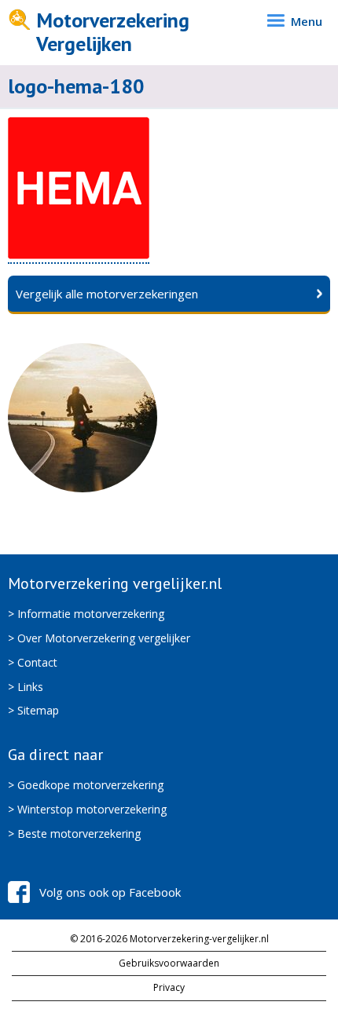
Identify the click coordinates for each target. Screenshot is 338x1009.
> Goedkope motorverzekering (85, 784)
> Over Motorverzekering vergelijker (99, 638)
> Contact (32, 662)
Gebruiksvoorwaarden (169, 963)
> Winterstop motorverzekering (87, 809)
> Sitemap (33, 710)
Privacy (169, 987)
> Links (25, 686)
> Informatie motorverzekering (86, 613)
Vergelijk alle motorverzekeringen (107, 294)
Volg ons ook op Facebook (110, 892)
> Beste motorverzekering (74, 833)
